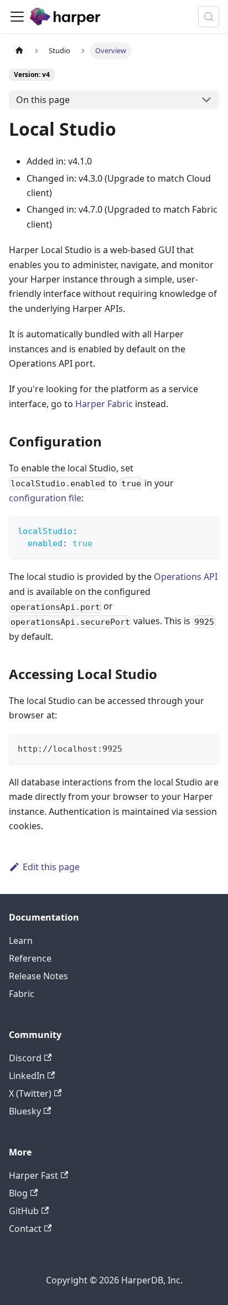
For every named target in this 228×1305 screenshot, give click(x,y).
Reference (30, 958)
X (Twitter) (30, 1093)
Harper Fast (33, 1175)
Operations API (185, 577)
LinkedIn (27, 1076)
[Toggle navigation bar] (17, 16)
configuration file (45, 498)
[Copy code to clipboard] (205, 530)
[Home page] (19, 50)
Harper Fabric (104, 404)
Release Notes (38, 976)
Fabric (21, 994)
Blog (18, 1193)
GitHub (24, 1211)
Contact (25, 1228)
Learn (21, 940)
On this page (43, 100)
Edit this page (51, 867)
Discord (25, 1058)
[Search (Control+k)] (208, 16)
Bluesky (25, 1111)
